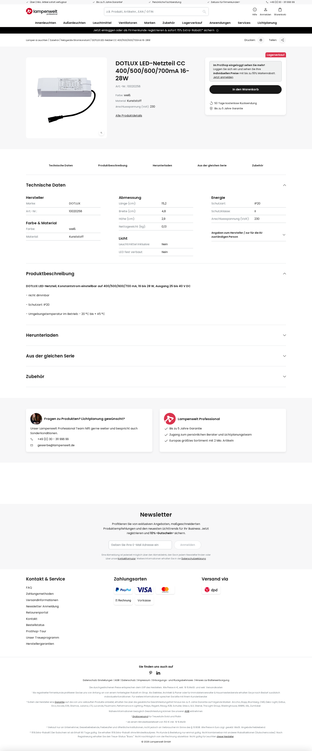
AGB (117, 680)
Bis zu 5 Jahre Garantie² (109, 2)
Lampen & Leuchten (37, 40)
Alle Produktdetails (129, 115)
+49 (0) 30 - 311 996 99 (282, 2)
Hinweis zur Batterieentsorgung (212, 680)
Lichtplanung (267, 23)
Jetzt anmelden (223, 77)
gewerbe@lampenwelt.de (56, 445)
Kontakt (31, 619)
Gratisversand (140, 716)
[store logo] (41, 11)
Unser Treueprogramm (42, 638)
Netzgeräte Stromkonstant (75, 40)
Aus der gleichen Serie (212, 165)
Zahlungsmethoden (40, 594)
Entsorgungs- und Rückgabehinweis (173, 680)
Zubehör (54, 40)
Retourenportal (37, 612)
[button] (101, 132)
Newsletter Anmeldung (42, 606)
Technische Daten (61, 165)
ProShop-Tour (36, 631)
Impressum (144, 680)
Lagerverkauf (192, 23)
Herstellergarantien (40, 644)
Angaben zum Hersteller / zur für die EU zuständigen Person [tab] (236, 235)
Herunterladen (162, 165)
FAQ (29, 588)
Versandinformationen (42, 600)
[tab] (156, 185)
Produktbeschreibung (112, 165)
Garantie (59, 702)
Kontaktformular (127, 558)
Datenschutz (129, 680)
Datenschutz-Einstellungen (98, 680)
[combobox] (156, 11)
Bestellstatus (35, 625)
